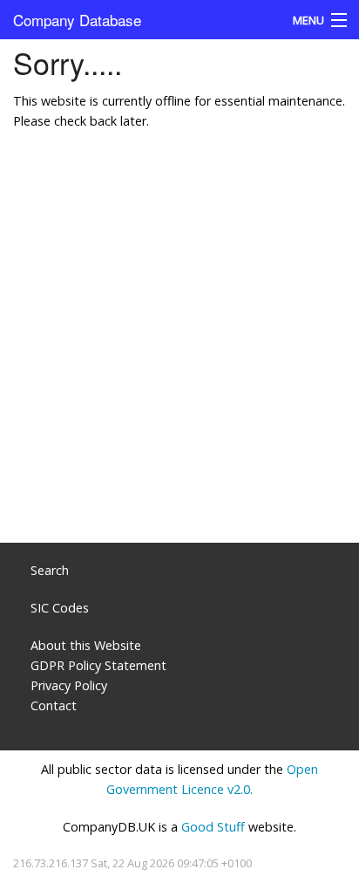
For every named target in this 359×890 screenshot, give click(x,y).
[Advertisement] (179, 345)
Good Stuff (213, 826)
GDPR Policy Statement (98, 665)
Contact (53, 705)
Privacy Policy (68, 685)
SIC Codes (59, 607)
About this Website (85, 645)
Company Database (77, 20)
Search (49, 570)
